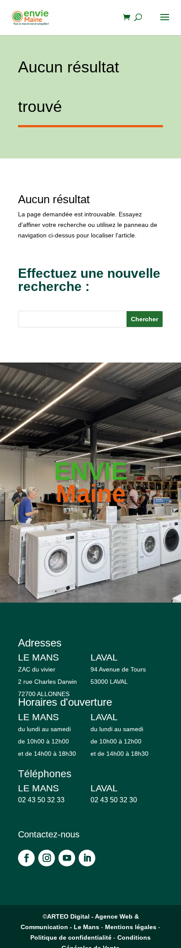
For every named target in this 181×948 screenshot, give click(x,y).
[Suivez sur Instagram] (46, 858)
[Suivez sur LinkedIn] (87, 858)
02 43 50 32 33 (41, 800)
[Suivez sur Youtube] (66, 858)
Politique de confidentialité (71, 937)
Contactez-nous (49, 834)
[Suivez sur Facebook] (26, 858)
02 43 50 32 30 (113, 800)
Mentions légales (130, 926)
